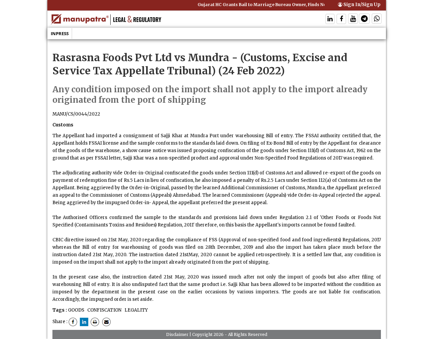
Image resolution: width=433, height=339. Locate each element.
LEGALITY (135, 310)
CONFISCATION (103, 310)
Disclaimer (177, 334)
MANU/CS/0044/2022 (76, 114)
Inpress (60, 33)
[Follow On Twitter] (353, 19)
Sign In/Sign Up (361, 4)
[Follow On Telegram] (364, 19)
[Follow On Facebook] (341, 19)
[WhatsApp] (377, 19)
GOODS (76, 310)
